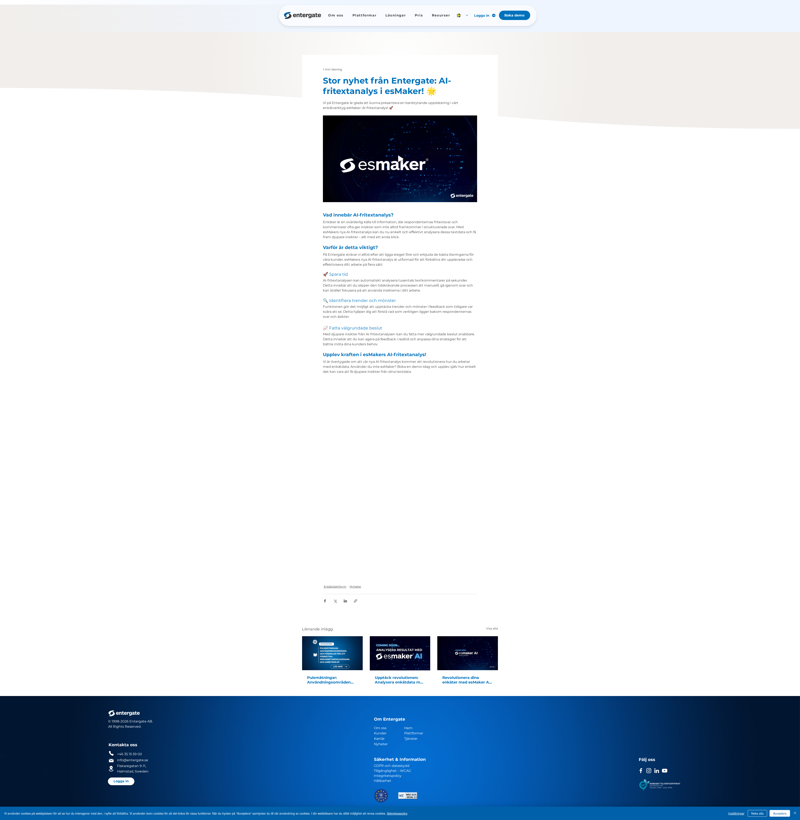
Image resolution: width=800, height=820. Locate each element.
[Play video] (400, 158)
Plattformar (413, 706)
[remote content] (400, 463)
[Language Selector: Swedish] (462, 15)
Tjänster (411, 712)
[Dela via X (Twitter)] (335, 574)
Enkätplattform (335, 560)
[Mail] (111, 733)
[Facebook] (641, 743)
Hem (408, 701)
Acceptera (779, 813)
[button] (336, 15)
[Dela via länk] (356, 574)
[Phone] (111, 726)
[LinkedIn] (656, 743)
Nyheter (355, 560)
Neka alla (757, 813)
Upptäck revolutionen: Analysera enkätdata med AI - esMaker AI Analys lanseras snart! (400, 653)
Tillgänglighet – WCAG (392, 744)
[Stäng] (795, 813)
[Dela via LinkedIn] (345, 574)
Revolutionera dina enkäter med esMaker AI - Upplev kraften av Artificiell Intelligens (467, 653)
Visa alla (492, 601)
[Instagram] (648, 743)
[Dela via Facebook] (325, 574)
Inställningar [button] (736, 813)
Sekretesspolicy (397, 813)
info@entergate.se (132, 733)
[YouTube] (664, 743)
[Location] (111, 742)
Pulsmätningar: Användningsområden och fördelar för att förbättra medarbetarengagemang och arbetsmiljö (331, 653)
